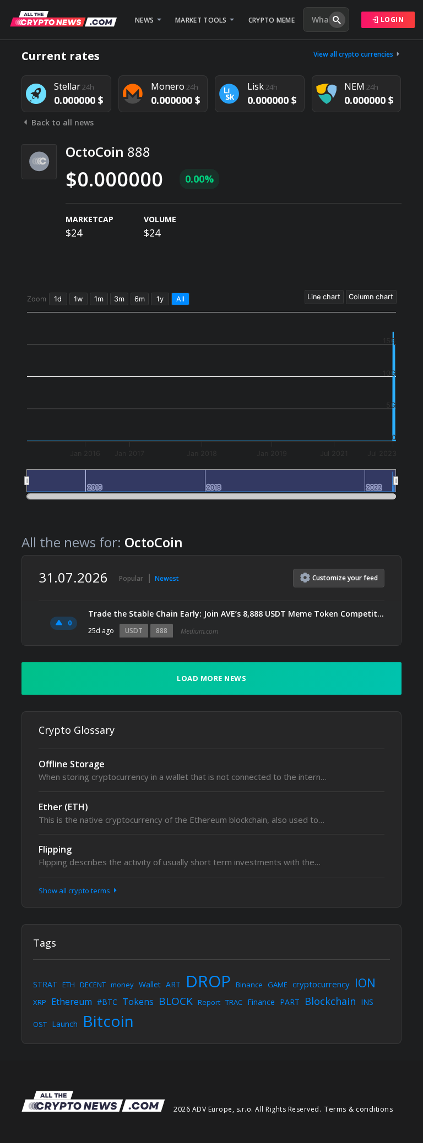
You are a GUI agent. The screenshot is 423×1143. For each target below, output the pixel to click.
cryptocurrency (321, 984)
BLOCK (176, 1001)
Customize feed (345, 578)
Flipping (55, 849)
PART (290, 1002)
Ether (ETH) (63, 807)
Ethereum (71, 1002)
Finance (261, 1002)
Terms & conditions (358, 1109)
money (122, 985)
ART (173, 984)
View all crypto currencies (354, 54)
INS (367, 1002)
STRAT (45, 984)
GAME (278, 985)
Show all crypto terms (75, 890)
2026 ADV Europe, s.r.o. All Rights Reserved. (247, 1109)
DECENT (93, 985)
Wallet (150, 984)
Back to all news (61, 122)
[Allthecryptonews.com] (63, 18)
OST (40, 1024)
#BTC (107, 1002)
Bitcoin (108, 1020)
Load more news (211, 678)
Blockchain (330, 1001)
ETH (68, 985)
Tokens (138, 1002)
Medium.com (199, 631)
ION (365, 983)
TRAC (233, 1002)
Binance (249, 985)
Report (209, 1002)
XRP (39, 1002)
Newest (167, 578)
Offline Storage (72, 764)
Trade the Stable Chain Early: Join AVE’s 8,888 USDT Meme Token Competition (236, 613)
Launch (65, 1024)
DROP (208, 981)
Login (391, 19)
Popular (131, 578)
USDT (134, 630)
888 (161, 630)
